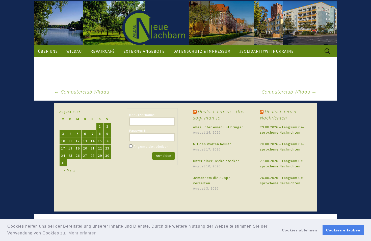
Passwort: (137, 130)
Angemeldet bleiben (151, 146)
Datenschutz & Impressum (202, 51)
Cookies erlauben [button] (343, 230)
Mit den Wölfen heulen (212, 144)
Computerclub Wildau (81, 91)
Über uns (48, 51)
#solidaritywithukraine (266, 51)
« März (69, 170)
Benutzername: (142, 114)
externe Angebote (144, 51)
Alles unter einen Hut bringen (218, 127)
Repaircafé (102, 51)
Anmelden (163, 155)
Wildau (74, 51)
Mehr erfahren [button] (82, 233)
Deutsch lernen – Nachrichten (281, 114)
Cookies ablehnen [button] (299, 230)
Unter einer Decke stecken (216, 161)
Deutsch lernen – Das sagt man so (219, 114)
